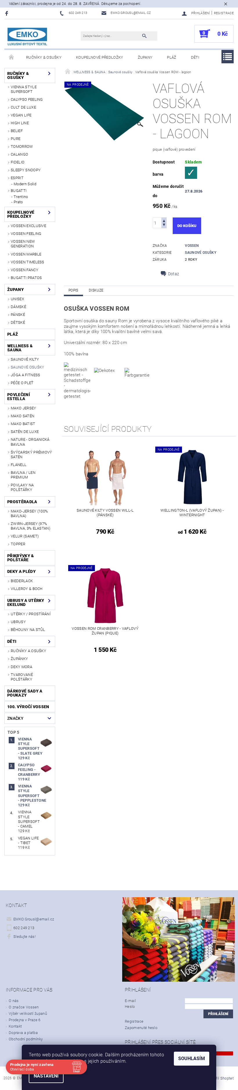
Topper (18, 544)
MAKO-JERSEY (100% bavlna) (29, 513)
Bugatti (18, 190)
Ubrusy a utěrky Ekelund (25, 602)
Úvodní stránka (11, 57)
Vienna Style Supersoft (24, 89)
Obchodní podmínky (26, 1039)
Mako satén (22, 416)
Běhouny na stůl (28, 629)
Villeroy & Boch (27, 589)
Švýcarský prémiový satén (31, 454)
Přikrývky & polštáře (20, 557)
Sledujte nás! (24, 936)
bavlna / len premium (23, 474)
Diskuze (96, 290)
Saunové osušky (27, 367)
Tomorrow (22, 146)
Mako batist (23, 424)
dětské (18, 322)
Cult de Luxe (23, 107)
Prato (18, 202)
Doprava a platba (23, 1032)
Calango (19, 154)
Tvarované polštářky (22, 676)
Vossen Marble (26, 254)
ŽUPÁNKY (19, 658)
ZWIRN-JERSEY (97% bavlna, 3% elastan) (30, 525)
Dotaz (173, 273)
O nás (14, 1001)
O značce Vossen (24, 1007)
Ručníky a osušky (28, 651)
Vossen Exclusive (28, 226)
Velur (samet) (25, 536)
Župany (145, 57)
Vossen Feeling (26, 233)
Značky (15, 718)
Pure (15, 138)
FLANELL (18, 465)
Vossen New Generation (23, 243)
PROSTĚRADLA (22, 501)
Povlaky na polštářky (22, 487)
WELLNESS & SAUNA (20, 347)
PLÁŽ (171, 57)
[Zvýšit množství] (164, 220)
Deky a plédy (21, 571)
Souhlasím (191, 1058)
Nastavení (46, 1076)
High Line (20, 123)
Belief (17, 131)
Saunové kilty (25, 359)
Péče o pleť (22, 383)
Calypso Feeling (27, 99)
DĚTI (195, 57)
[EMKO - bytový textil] (27, 37)
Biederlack (22, 581)
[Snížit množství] (164, 225)
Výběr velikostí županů (28, 1013)
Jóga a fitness (25, 375)
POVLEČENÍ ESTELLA (18, 396)
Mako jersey (23, 408)
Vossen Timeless (27, 262)
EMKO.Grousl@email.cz (33, 919)
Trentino (21, 197)
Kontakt (15, 1026)
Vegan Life (21, 115)
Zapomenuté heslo (141, 1028)
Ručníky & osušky (44, 57)
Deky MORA (21, 667)
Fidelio (17, 162)
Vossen (192, 246)
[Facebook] (7, 13)
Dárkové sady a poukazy (24, 693)
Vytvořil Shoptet (220, 1078)
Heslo (130, 1006)
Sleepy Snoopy (26, 170)
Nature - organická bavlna (30, 441)
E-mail (130, 1001)
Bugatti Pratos (26, 278)
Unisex (17, 299)
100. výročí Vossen (28, 706)
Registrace (224, 13)
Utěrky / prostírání (31, 614)
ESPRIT (17, 178)
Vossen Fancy (24, 270)
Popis (73, 290)
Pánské (18, 314)
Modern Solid (25, 184)
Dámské (18, 307)
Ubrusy (18, 622)
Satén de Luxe (25, 431)
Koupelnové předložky (99, 57)
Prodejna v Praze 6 (25, 1020)
